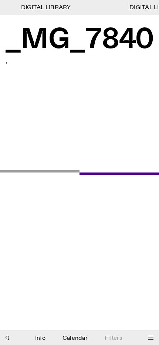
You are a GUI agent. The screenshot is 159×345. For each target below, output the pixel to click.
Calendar (75, 338)
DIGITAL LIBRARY (45, 7)
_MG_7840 (79, 40)
